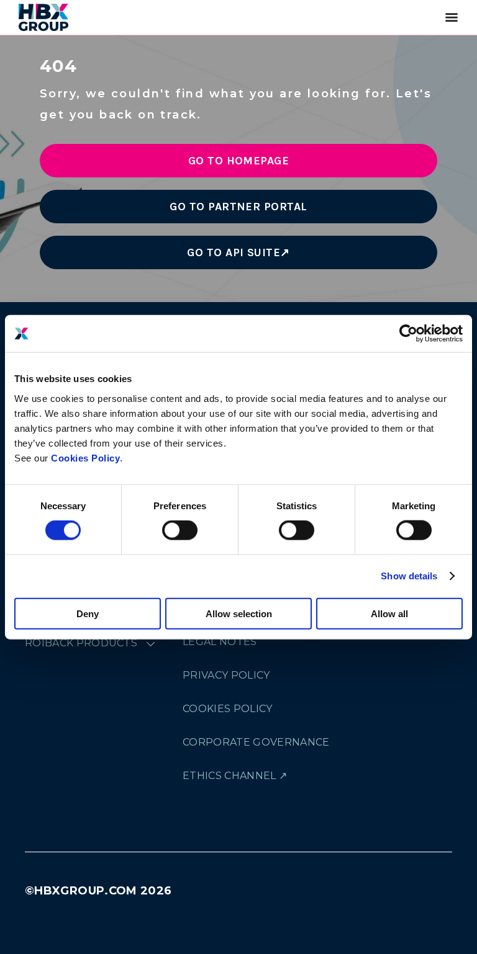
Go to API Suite (233, 252)
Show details (409, 576)
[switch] (180, 530)
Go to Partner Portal (238, 206)
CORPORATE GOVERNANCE (256, 742)
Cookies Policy (85, 457)
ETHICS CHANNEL (229, 776)
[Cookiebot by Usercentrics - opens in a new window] (408, 333)
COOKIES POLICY (227, 709)
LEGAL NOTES (220, 642)
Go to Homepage (238, 160)
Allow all (389, 613)
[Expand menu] (150, 643)
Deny (87, 613)
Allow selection (239, 613)
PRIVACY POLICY (226, 675)
